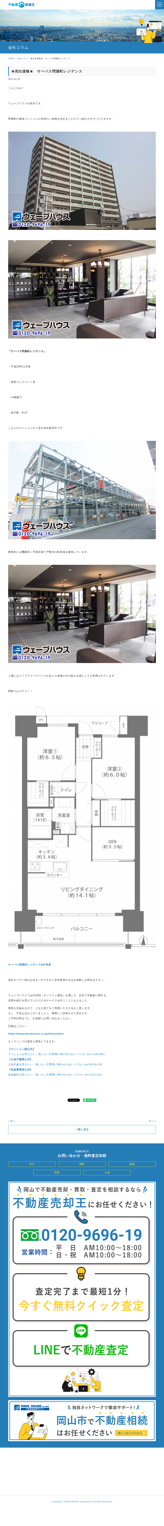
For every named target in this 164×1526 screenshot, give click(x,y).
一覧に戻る (82, 1129)
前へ (12, 1121)
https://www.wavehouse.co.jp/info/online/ (36, 1033)
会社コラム (22, 58)
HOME (11, 58)
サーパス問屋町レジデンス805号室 (29, 964)
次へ (151, 1121)
